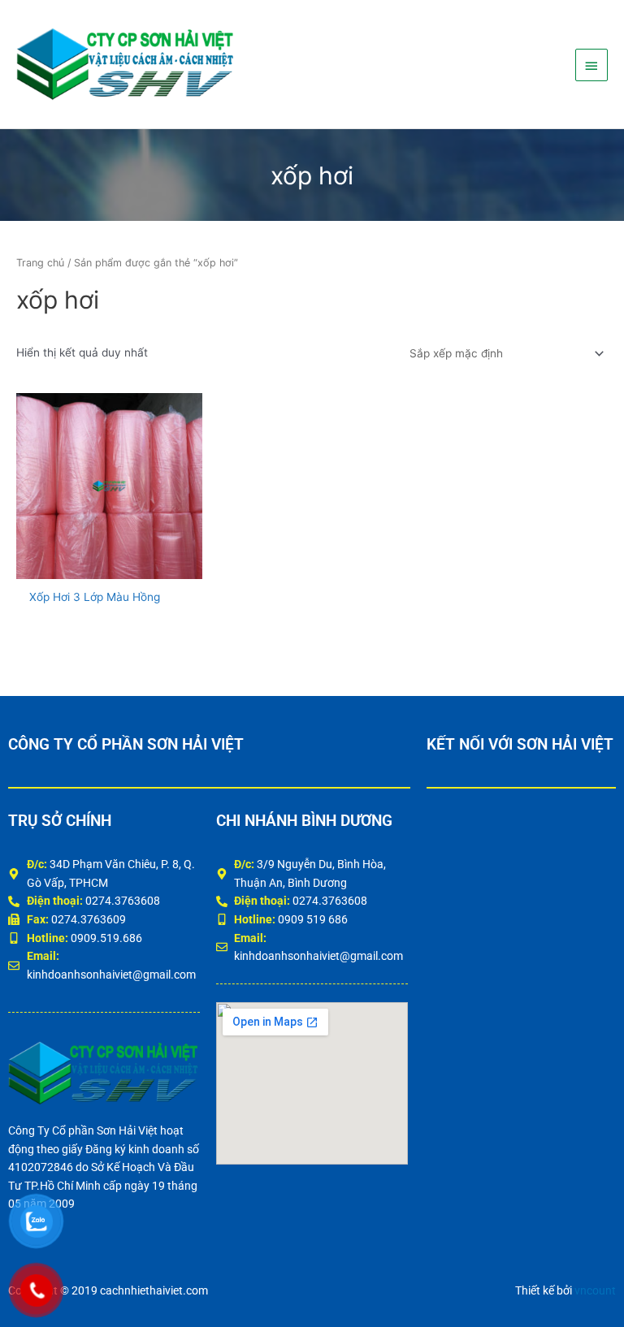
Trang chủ (40, 263)
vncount (595, 1290)
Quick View (109, 565)
